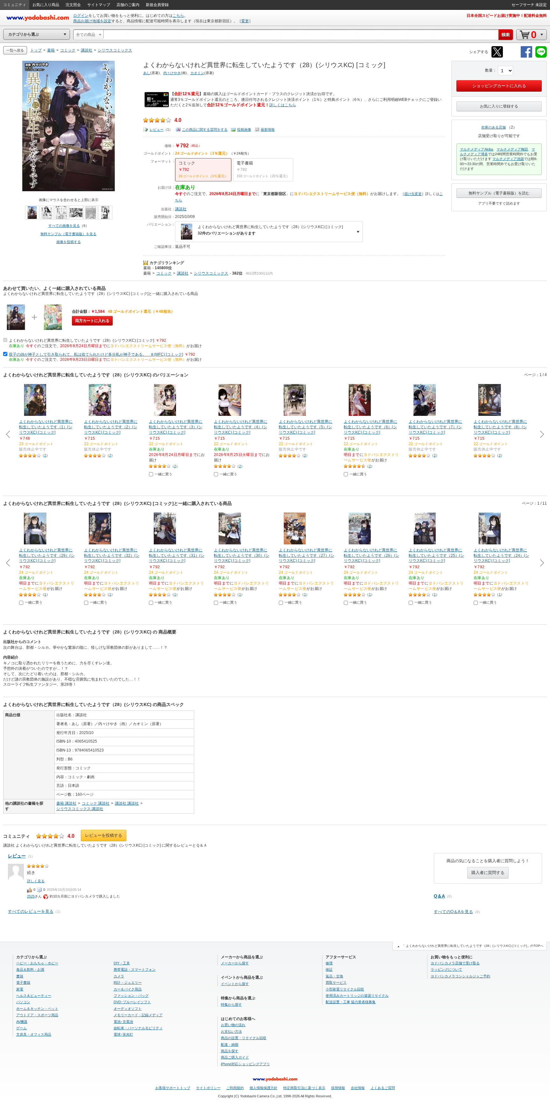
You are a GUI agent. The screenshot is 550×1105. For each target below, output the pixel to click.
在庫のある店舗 (493, 127)
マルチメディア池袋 (508, 159)
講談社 (181, 209)
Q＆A (439, 896)
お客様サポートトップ (172, 1088)
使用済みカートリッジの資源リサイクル (357, 995)
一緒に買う (163, 474)
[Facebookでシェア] (526, 56)
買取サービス (336, 982)
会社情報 (358, 1088)
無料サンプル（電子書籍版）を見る (68, 234)
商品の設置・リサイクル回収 (243, 1038)
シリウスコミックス (211, 273)
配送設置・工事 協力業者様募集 (351, 1002)
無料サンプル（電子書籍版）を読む (499, 193)
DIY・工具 (122, 963)
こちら (178, 15)
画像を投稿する (68, 242)
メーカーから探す (235, 963)
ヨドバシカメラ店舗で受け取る (455, 963)
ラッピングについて (446, 969)
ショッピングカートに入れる (499, 85)
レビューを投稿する (103, 835)
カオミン (197, 73)
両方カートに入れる (92, 320)
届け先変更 (413, 194)
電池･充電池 (123, 1022)
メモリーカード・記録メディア (138, 1015)
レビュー (157, 129)
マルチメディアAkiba (476, 149)
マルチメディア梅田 (512, 149)
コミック (164, 273)
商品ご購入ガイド (235, 1057)
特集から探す (231, 1004)
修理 (329, 963)
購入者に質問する (487, 872)
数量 (489, 70)
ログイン (80, 15)
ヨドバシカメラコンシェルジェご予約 (460, 976)
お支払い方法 (231, 1031)
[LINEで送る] (541, 56)
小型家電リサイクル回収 (345, 989)
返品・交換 (334, 976)
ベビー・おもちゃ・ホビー (37, 963)
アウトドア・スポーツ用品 (37, 1015)
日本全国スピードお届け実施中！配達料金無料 (507, 15)
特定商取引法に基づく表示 (304, 1088)
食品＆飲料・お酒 (30, 969)
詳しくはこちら (282, 105)
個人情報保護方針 (264, 1088)
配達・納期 (229, 1044)
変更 (245, 21)
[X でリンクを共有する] (497, 56)
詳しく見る (36, 881)
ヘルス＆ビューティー (33, 995)
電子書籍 (23, 982)
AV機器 (21, 1022)
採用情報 (338, 1088)
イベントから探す (235, 984)
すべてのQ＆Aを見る (453, 911)
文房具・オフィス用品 (33, 1034)
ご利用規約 (235, 1088)
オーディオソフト (128, 1009)
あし (146, 73)
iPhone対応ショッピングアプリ (245, 1064)
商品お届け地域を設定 (92, 21)
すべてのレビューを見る (30, 911)
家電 (19, 989)
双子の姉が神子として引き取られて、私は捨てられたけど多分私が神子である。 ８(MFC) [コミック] (96, 354)
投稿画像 (244, 129)
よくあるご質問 (382, 1088)
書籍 (147, 268)
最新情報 (268, 129)
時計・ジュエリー (128, 982)
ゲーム (21, 1028)
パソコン (23, 1002)
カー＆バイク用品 (128, 989)
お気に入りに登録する (499, 106)
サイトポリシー (208, 1088)
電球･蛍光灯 (123, 1034)
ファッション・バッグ (131, 995)
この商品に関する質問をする (205, 129)
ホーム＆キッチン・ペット (37, 1009)
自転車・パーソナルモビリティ (138, 1028)
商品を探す (229, 1051)
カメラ (119, 976)
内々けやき (172, 73)
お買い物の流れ (233, 1025)
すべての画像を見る (64, 225)
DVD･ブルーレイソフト (132, 1002)
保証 (329, 969)
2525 (31, 896)
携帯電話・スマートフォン (135, 969)
